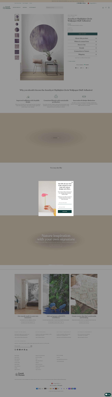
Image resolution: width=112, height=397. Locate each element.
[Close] (72, 182)
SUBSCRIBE (64, 211)
